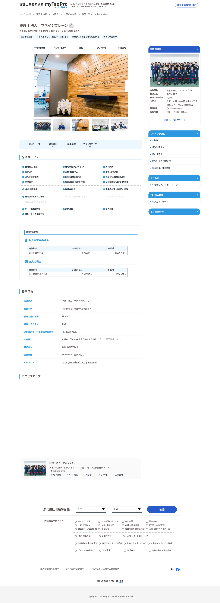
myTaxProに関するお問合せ (105, 568)
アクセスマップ (90, 144)
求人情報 (101, 47)
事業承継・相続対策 (161, 167)
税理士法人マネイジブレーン (165, 184)
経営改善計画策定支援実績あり (85, 37)
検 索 (162, 509)
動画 (81, 47)
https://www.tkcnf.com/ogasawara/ (79, 362)
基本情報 (71, 144)
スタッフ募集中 (110, 37)
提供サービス (35, 144)
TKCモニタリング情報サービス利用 (52, 37)
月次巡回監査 (158, 147)
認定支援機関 (26, 37)
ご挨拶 (155, 140)
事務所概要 (39, 47)
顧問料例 (53, 144)
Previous (35, 86)
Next (126, 86)
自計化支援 (157, 154)
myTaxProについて (75, 568)
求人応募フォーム (160, 201)
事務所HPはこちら (173, 119)
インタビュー (60, 47)
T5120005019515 (70, 331)
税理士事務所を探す (186, 5)
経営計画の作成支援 (161, 160)
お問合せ (121, 47)
